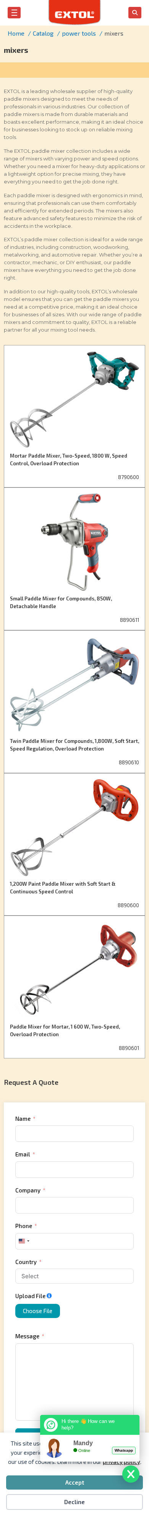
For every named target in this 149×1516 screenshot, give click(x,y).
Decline (74, 1501)
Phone (23, 1225)
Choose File (37, 1310)
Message (27, 1336)
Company (27, 1190)
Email (22, 1154)
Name (23, 1118)
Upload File (30, 1295)
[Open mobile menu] (14, 13)
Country (26, 1261)
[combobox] (24, 1241)
